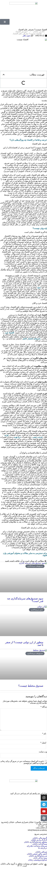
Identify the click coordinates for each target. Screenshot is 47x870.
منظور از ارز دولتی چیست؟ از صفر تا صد (24, 643)
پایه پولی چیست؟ (40, 228)
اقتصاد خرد (9, 333)
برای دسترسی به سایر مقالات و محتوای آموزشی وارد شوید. (25, 554)
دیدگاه (43, 707)
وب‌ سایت (43, 752)
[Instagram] (44, 798)
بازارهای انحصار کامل (31, 339)
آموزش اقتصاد (21, 32)
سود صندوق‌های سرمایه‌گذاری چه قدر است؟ (25, 600)
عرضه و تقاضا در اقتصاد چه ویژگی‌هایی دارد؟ (28, 140)
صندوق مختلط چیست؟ (30, 685)
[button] (4, 75)
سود (39, 287)
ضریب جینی (38, 437)
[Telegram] (44, 804)
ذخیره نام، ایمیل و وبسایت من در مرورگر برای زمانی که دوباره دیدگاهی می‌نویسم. (23, 762)
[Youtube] (44, 811)
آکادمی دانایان (38, 32)
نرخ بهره (17, 437)
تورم (7, 435)
